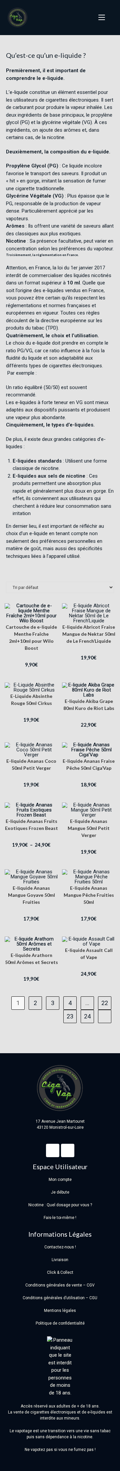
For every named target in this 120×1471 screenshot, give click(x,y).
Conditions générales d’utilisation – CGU (60, 1298)
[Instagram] (67, 1150)
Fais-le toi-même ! (60, 1217)
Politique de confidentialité (60, 1323)
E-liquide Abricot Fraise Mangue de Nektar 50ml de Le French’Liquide (88, 634)
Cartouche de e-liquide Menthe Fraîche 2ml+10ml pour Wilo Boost (31, 637)
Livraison (60, 1259)
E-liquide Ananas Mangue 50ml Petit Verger (89, 828)
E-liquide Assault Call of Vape (89, 953)
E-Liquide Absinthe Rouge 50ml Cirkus (31, 699)
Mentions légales (60, 1310)
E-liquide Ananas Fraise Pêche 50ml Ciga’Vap (89, 764)
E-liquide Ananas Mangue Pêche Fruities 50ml (89, 895)
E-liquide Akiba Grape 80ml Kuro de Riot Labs (88, 704)
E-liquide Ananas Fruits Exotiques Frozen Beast (31, 824)
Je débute (60, 1192)
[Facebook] (52, 1150)
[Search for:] (110, 17)
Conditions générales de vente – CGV (60, 1285)
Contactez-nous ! (60, 1247)
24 (87, 1016)
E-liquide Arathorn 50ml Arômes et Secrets (31, 958)
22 (104, 1002)
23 (70, 1016)
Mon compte (60, 1179)
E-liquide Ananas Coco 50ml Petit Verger (31, 764)
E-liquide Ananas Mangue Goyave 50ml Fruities (31, 895)
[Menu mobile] (99, 17)
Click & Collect (60, 1272)
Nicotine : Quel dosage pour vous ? (60, 1205)
